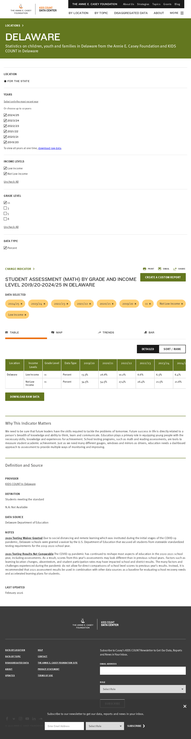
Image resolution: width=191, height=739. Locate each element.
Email (166, 268)
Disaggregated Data (131, 13)
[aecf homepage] (21, 9)
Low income (15, 314)
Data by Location (15, 650)
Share (181, 268)
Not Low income (170, 303)
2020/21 (105, 303)
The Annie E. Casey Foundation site (58, 662)
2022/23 (59, 303)
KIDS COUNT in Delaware (20, 484)
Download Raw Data (24, 397)
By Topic (101, 13)
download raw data (49, 148)
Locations (12, 25)
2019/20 (127, 303)
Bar (151, 332)
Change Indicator (18, 269)
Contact (42, 656)
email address (108, 663)
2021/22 (82, 303)
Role (102, 682)
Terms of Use (45, 675)
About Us (128, 4)
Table (14, 332)
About (159, 13)
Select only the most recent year (21, 101)
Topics (156, 4)
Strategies (143, 4)
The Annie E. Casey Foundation (94, 4)
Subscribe (134, 726)
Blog (177, 4)
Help (40, 650)
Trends (108, 332)
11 (146, 303)
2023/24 (36, 303)
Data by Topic (13, 656)
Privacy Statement (49, 669)
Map (59, 332)
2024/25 (13, 303)
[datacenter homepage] (47, 9)
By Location (79, 13)
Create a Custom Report (163, 277)
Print (151, 268)
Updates (10, 675)
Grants (167, 4)
